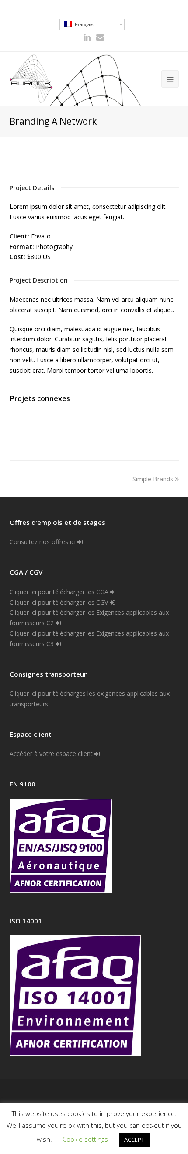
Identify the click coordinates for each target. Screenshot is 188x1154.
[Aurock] (31, 78)
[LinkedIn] (87, 37)
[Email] (100, 37)
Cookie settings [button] (85, 1139)
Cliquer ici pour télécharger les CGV (60, 602)
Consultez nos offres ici (43, 542)
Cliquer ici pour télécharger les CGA (60, 592)
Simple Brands (152, 479)
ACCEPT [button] (134, 1140)
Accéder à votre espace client (52, 753)
